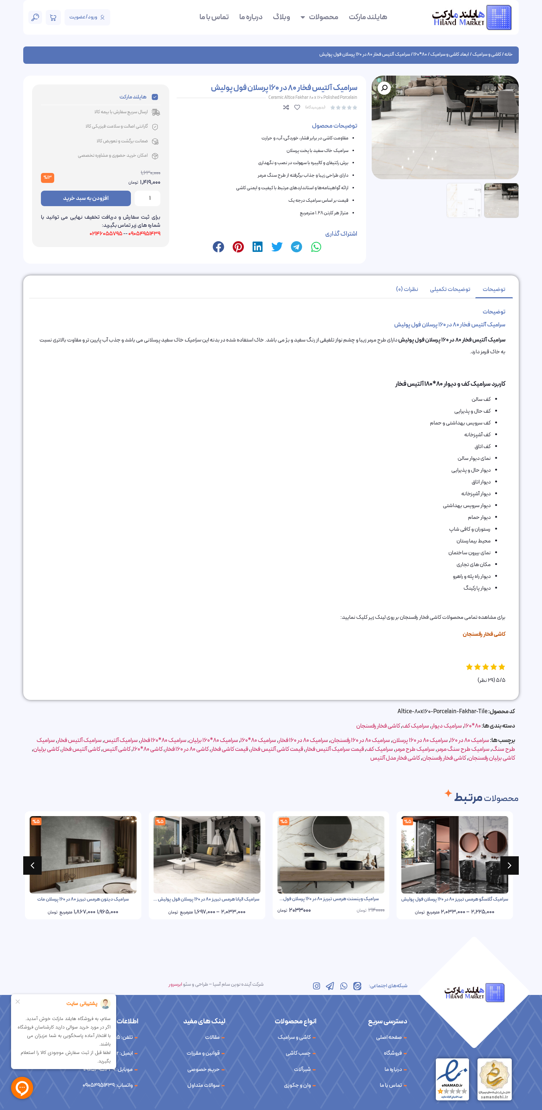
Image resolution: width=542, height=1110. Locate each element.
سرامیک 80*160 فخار (163, 740)
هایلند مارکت (368, 17)
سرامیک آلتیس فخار (79, 740)
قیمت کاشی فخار (229, 749)
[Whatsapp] (344, 986)
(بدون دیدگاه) (315, 107)
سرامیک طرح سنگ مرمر (463, 749)
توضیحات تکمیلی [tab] (450, 289)
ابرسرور (175, 984)
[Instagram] (316, 986)
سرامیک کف (415, 726)
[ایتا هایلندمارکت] (357, 986)
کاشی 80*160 (148, 749)
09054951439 (144, 234)
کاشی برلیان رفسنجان (491, 758)
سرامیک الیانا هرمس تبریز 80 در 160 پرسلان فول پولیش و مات (209, 902)
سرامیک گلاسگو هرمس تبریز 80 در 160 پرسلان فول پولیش (456, 899)
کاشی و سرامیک (486, 54)
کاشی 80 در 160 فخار (187, 749)
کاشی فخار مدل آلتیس (395, 758)
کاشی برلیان (46, 749)
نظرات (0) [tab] (407, 289)
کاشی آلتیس (117, 749)
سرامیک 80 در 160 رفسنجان (360, 740)
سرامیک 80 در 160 (469, 740)
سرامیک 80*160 (258, 740)
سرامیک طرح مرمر (415, 749)
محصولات (323, 17)
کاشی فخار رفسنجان (378, 726)
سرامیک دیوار (446, 726)
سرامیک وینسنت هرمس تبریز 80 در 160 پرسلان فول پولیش (333, 902)
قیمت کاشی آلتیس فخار (276, 749)
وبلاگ (281, 17)
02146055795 (106, 234)
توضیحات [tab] (494, 289)
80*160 (420, 54)
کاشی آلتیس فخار (81, 749)
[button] (384, 88)
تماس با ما (214, 17)
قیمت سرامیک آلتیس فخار (334, 749)
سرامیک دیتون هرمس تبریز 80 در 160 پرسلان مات (85, 899)
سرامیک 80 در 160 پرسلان (420, 740)
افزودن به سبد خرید (85, 198)
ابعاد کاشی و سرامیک (449, 54)
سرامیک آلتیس (121, 740)
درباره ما (251, 17)
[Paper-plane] (330, 986)
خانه (508, 54)
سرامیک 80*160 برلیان (213, 740)
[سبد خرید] (53, 17)
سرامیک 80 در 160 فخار (303, 740)
